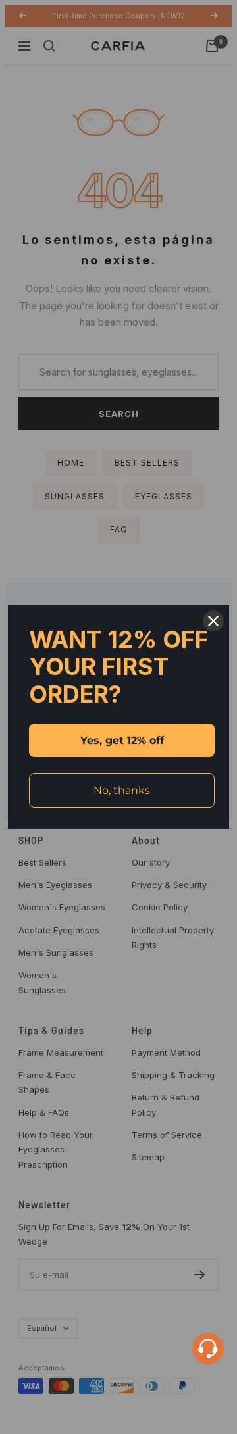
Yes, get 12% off (122, 740)
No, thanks (121, 790)
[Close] (213, 621)
